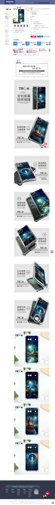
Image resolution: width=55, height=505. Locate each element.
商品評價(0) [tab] (20, 54)
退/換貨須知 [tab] (29, 54)
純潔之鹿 (39, 27)
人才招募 (7, 492)
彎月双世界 (46, 27)
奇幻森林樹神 (35, 27)
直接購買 (33, 36)
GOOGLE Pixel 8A (36, 29)
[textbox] (41, 2)
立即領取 (23, 44)
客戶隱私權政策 (18, 490)
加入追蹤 (47, 36)
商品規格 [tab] (25, 54)
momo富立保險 (24, 493)
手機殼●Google (21, 6)
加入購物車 (40, 36)
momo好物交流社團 (25, 491)
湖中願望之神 (43, 27)
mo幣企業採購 (12, 491)
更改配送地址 (29, 492)
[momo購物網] (45, 493)
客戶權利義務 (18, 491)
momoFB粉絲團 (24, 490)
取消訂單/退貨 (30, 491)
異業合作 (12, 490)
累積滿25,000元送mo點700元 (18, 30)
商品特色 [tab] (15, 54)
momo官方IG (24, 492)
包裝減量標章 (18, 493)
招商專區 (7, 491)
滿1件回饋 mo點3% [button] (17, 32)
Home (14, 6)
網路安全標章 (18, 492)
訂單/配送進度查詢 (30, 490)
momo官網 (7, 490)
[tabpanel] (32, 266)
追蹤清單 (29, 493)
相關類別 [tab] (34, 54)
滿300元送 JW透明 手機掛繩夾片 (19, 28)
